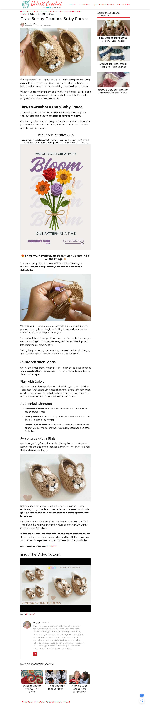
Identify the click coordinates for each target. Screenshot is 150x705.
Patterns (84, 4)
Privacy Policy (27, 702)
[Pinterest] (35, 654)
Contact (66, 702)
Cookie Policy (39, 702)
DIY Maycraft (51, 546)
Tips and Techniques (102, 4)
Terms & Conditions (54, 702)
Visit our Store (123, 4)
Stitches (72, 4)
